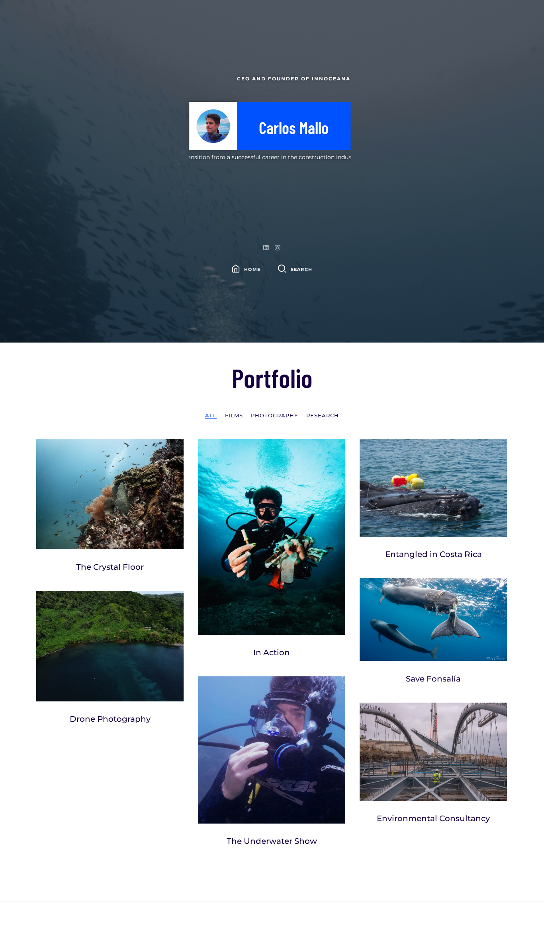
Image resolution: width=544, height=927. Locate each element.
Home (252, 269)
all (211, 415)
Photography (274, 415)
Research (322, 415)
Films (234, 415)
